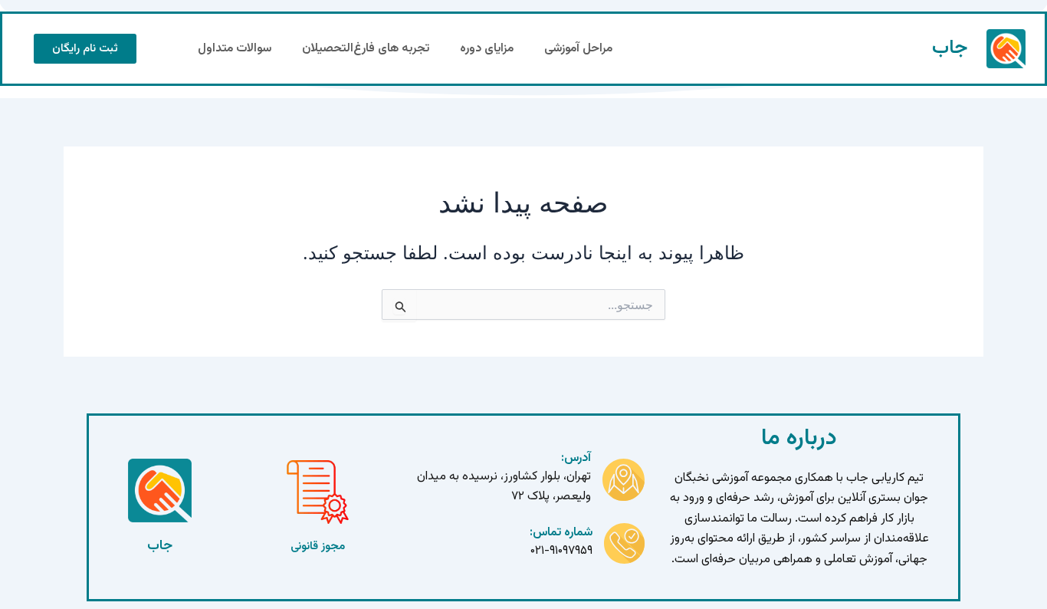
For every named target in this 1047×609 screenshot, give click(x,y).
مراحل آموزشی (578, 48)
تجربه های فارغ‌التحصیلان (365, 48)
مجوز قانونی (317, 546)
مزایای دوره (487, 48)
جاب (949, 48)
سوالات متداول (234, 48)
